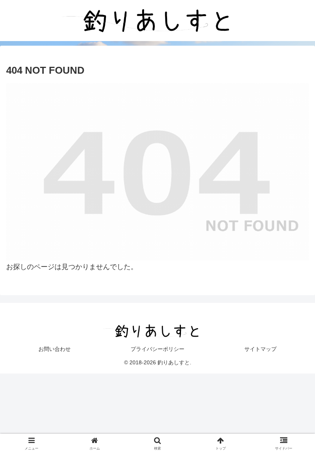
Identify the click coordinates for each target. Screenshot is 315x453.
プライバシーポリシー (157, 349)
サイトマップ (260, 349)
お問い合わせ (54, 349)
